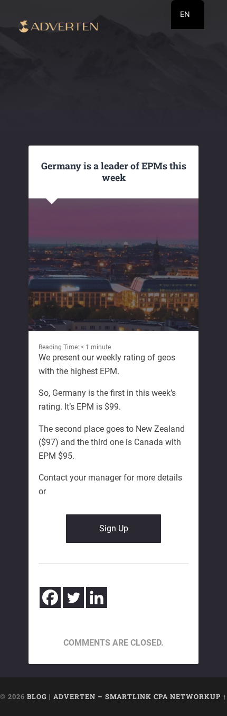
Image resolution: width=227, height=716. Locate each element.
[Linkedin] (96, 597)
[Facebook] (50, 597)
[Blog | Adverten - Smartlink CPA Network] (58, 27)
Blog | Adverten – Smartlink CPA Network (118, 696)
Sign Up (113, 528)
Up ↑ (218, 696)
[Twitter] (73, 597)
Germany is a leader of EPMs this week (113, 171)
